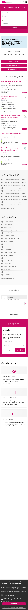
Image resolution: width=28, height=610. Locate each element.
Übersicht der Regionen (6, 278)
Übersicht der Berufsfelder (7, 208)
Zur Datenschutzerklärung (8, 593)
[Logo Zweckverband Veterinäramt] (25, 82)
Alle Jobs (3, 85)
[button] (25, 23)
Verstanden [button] (14, 603)
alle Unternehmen (14, 314)
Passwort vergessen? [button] (8, 350)
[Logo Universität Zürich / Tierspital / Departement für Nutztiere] (25, 97)
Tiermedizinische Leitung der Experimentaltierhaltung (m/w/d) (11, 150)
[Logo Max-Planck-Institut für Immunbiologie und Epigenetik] (25, 148)
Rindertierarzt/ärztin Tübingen (11, 133)
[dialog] (14, 595)
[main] (14, 219)
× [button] (26, 581)
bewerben (24, 92)
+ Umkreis (5, 23)
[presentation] (20, 2)
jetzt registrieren (14, 324)
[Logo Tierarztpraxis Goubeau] (25, 133)
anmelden (20, 350)
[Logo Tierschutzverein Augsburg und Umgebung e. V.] (25, 116)
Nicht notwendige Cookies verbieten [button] (14, 607)
